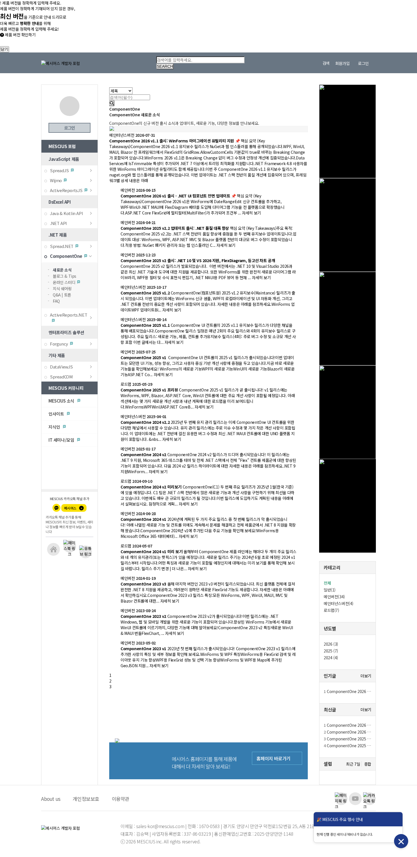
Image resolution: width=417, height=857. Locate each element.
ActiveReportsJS (66, 190)
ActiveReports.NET (68, 315)
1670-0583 (209, 826)
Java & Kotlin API (66, 213)
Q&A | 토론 (62, 295)
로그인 (69, 128)
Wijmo (56, 180)
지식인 (55, 427)
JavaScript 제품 (64, 159)
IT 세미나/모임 (62, 440)
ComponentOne (66, 256)
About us (50, 798)
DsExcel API (60, 202)
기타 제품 (57, 355)
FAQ (56, 301)
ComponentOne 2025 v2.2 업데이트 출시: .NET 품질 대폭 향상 (347, 739)
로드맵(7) (331, 610)
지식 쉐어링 (62, 288)
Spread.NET (61, 246)
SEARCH (165, 66)
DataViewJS (61, 367)
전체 (327, 583)
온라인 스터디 (64, 282)
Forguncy (59, 344)
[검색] (111, 103)
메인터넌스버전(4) (338, 603)
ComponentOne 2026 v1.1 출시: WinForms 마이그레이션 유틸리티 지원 (347, 691)
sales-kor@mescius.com (160, 826)
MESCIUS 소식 (62, 401)
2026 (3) (331, 644)
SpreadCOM (61, 377)
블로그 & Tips (64, 276)
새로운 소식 (62, 270)
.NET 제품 (58, 235)
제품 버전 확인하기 (19, 34)
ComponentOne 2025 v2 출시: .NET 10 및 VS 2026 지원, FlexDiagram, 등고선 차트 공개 (347, 745)
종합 (367, 764)
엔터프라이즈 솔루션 (66, 332)
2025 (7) (331, 651)
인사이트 (57, 414)
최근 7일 (353, 764)
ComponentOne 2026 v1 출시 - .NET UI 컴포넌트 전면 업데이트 (347, 732)
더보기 (366, 676)
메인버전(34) (334, 596)
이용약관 (120, 798)
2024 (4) (331, 657)
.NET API (58, 223)
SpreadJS (59, 170)
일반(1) (330, 590)
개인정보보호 (86, 798)
